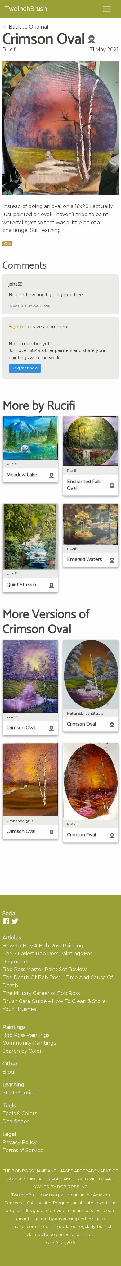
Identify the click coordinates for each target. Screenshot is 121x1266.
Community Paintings (29, 1043)
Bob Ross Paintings (25, 1035)
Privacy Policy (19, 1142)
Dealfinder (15, 1121)
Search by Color (22, 1051)
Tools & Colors (19, 1113)
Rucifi (9, 49)
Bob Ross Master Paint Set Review (44, 969)
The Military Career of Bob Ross (41, 993)
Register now (24, 368)
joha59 (16, 284)
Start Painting (19, 1093)
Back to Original (27, 27)
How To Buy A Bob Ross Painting (42, 946)
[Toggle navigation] (107, 9)
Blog (8, 1072)
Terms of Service (22, 1150)
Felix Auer (55, 1242)
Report (14, 306)
